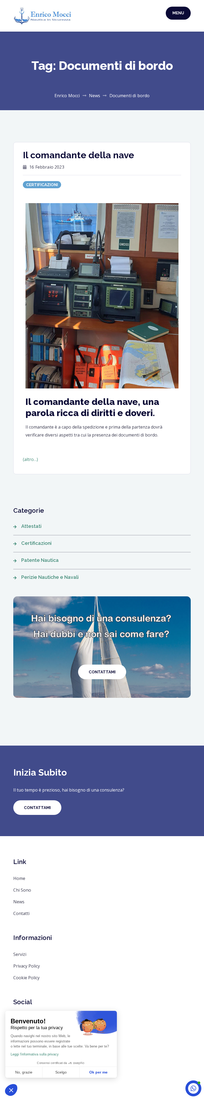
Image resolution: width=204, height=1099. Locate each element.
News (18, 902)
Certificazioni (42, 184)
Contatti (21, 913)
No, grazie (23, 1072)
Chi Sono (22, 890)
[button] (11, 1090)
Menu (178, 13)
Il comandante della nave (78, 155)
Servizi (19, 954)
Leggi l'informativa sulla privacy (35, 1054)
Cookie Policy (26, 978)
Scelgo (61, 1072)
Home (19, 878)
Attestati (31, 526)
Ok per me (98, 1072)
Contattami (37, 807)
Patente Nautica (40, 560)
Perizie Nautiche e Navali (50, 577)
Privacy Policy (26, 966)
